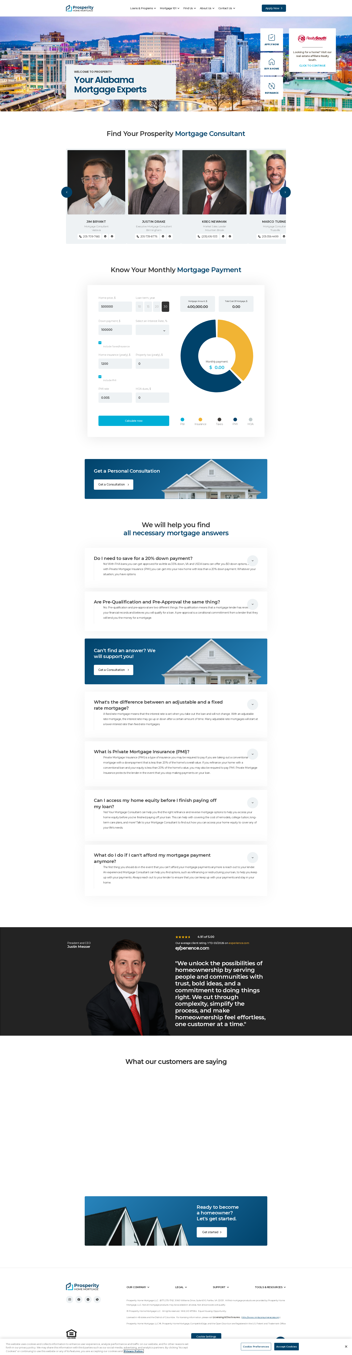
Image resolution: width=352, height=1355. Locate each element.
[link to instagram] (69, 1299)
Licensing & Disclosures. (226, 1317)
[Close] (346, 1347)
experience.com (239, 943)
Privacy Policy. (133, 1351)
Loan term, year (145, 298)
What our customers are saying (176, 1062)
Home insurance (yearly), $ (114, 354)
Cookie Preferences (256, 1346)
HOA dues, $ (143, 388)
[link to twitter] (97, 1299)
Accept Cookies (286, 1346)
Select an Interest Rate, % (151, 321)
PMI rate (103, 388)
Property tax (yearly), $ (149, 354)
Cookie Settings (206, 1336)
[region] (176, 1347)
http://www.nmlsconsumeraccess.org (260, 1317)
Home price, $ (107, 298)
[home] (80, 8)
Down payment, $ (109, 321)
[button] (144, 8)
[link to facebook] (78, 1299)
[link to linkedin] (88, 1299)
